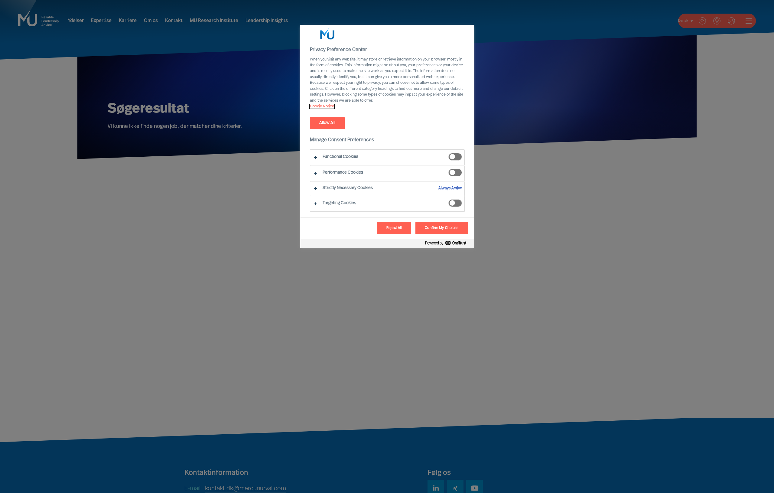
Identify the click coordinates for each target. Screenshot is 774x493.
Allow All (327, 123)
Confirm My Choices (441, 228)
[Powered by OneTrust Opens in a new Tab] (448, 244)
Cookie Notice (322, 106)
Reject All (394, 228)
